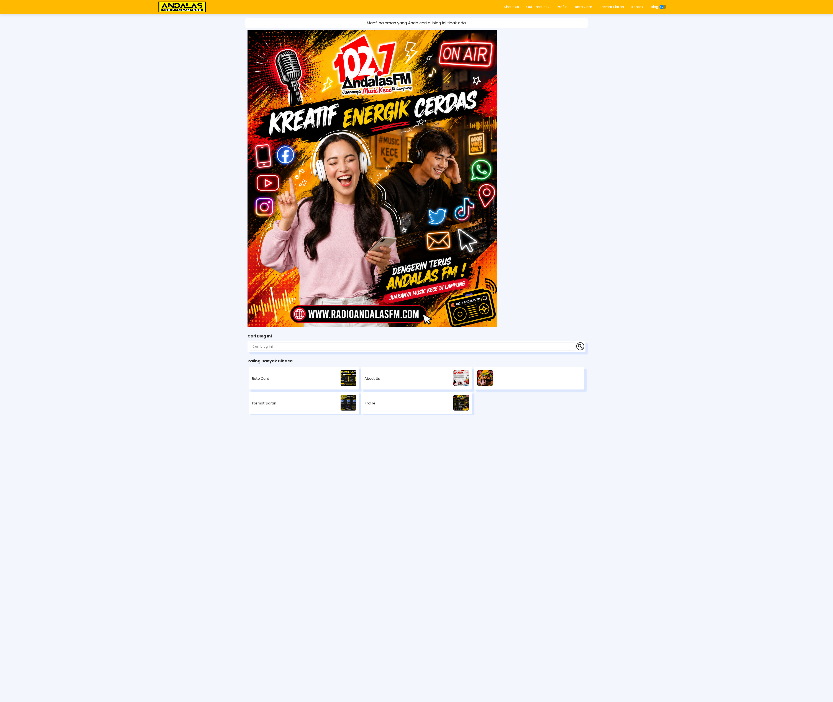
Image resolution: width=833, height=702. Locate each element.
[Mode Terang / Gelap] (662, 7)
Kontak (637, 6)
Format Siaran (612, 6)
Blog (654, 6)
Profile (562, 6)
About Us (511, 6)
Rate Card (583, 6)
